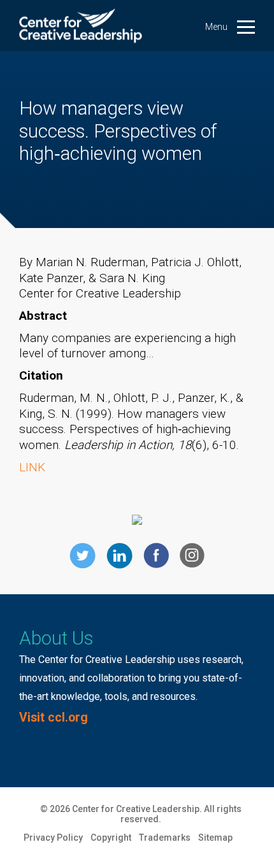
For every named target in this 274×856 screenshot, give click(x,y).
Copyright (110, 837)
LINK (32, 467)
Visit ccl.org (53, 717)
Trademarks (165, 837)
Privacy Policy (53, 837)
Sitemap (215, 837)
